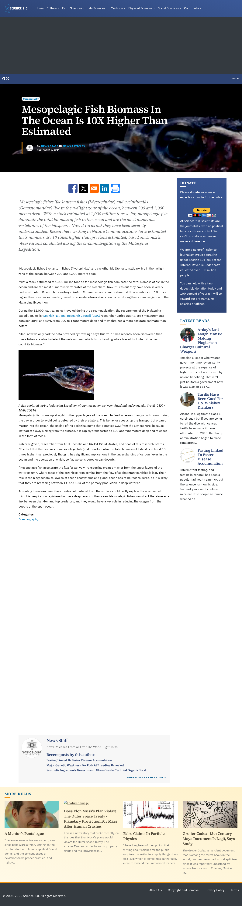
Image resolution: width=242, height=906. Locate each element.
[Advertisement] (121, 45)
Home (40, 8)
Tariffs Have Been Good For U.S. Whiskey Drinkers (210, 401)
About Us (155, 890)
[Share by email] (94, 188)
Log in (236, 78)
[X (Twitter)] (7, 78)
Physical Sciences (140, 8)
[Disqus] (94, 574)
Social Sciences (168, 8)
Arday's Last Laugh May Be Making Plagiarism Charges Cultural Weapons (201, 340)
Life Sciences (96, 8)
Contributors (192, 8)
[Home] (18, 8)
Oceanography (31, 98)
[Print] (115, 188)
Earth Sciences (72, 8)
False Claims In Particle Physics (143, 836)
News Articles (74, 146)
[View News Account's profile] (29, 148)
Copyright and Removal (183, 890)
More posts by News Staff (145, 777)
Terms (234, 890)
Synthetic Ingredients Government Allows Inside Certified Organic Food (96, 770)
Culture (52, 8)
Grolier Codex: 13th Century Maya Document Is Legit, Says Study (209, 838)
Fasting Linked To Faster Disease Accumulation (79, 760)
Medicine (117, 8)
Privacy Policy (215, 890)
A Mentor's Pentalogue (24, 833)
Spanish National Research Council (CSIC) (71, 315)
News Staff (49, 146)
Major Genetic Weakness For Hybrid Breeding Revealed (85, 765)
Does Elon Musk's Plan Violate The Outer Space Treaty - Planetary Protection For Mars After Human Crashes (90, 818)
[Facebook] (4, 78)
